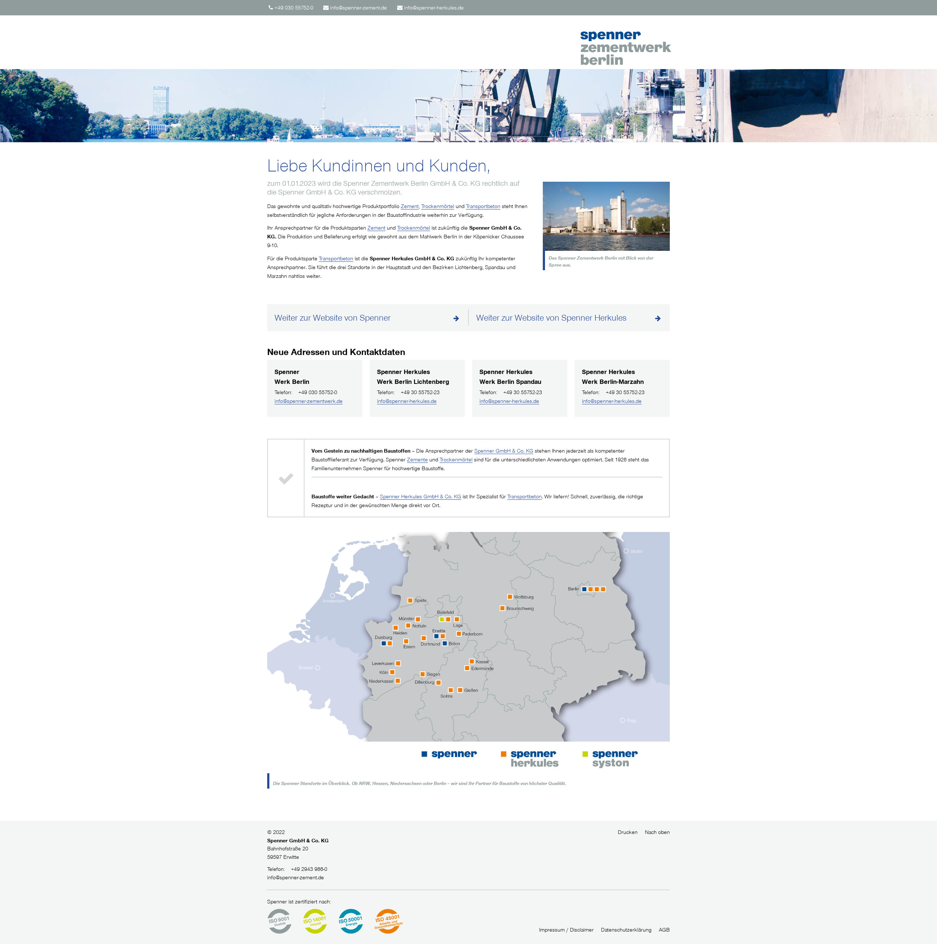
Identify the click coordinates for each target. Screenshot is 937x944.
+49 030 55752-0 (306, 392)
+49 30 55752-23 (408, 392)
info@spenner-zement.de (295, 877)
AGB (664, 930)
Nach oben (657, 832)
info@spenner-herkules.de (407, 401)
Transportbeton (483, 206)
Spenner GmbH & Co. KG (503, 451)
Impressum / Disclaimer (566, 930)
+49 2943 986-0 (297, 869)
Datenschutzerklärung (626, 930)
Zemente (417, 459)
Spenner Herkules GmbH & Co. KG (420, 496)
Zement (410, 206)
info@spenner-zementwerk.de (309, 401)
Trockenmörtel (437, 206)
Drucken (628, 832)
